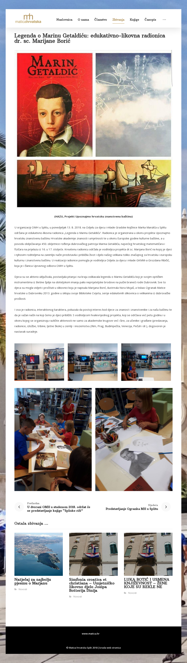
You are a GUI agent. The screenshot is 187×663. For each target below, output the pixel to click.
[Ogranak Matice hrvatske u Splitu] (28, 18)
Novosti (23, 589)
